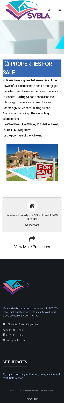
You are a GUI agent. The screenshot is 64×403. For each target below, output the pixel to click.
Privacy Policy (32, 399)
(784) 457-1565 (14, 335)
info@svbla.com (16, 340)
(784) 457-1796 (14, 329)
